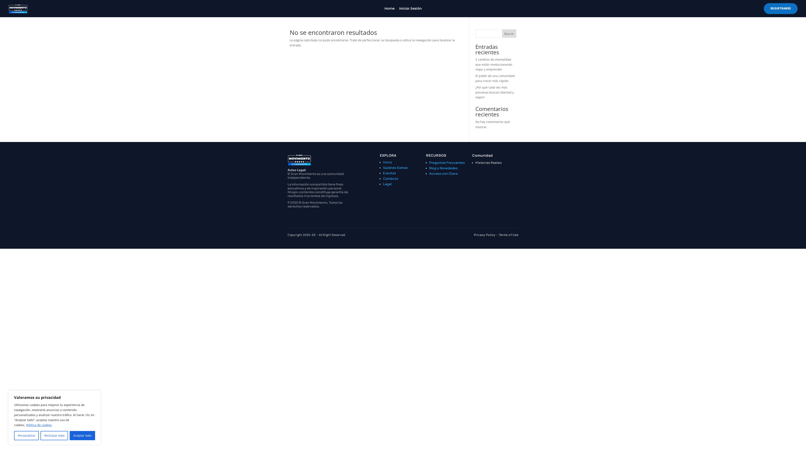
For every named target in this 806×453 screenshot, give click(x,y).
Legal (387, 184)
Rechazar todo (54, 435)
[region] (54, 418)
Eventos (389, 173)
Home (390, 9)
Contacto (390, 178)
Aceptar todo (82, 435)
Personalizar (26, 435)
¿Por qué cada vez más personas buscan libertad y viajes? (494, 92)
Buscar (509, 34)
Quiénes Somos (395, 167)
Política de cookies (39, 425)
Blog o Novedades (443, 168)
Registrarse (781, 8)
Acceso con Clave (443, 173)
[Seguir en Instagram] (289, 214)
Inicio (387, 162)
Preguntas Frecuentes (447, 162)
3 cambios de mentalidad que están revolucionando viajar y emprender (493, 64)
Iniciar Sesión (410, 9)
